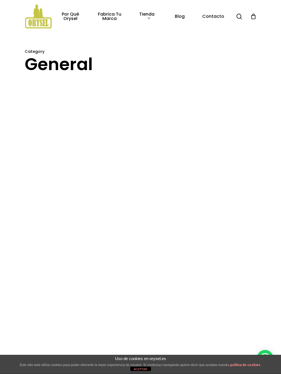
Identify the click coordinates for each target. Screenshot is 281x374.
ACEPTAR (140, 369)
